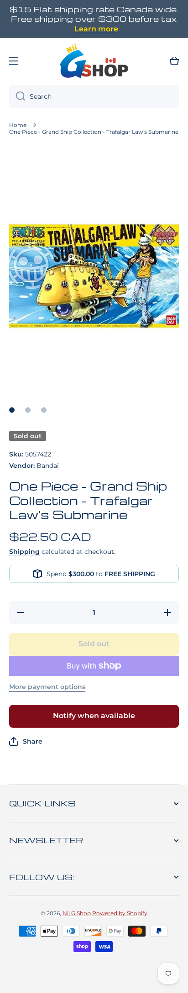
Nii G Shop (77, 913)
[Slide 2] (28, 410)
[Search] (17, 96)
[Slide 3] (44, 410)
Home (17, 125)
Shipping (24, 551)
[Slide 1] (12, 410)
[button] (174, 61)
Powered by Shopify (119, 913)
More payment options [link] (47, 687)
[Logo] (94, 61)
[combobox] (94, 96)
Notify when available (94, 715)
